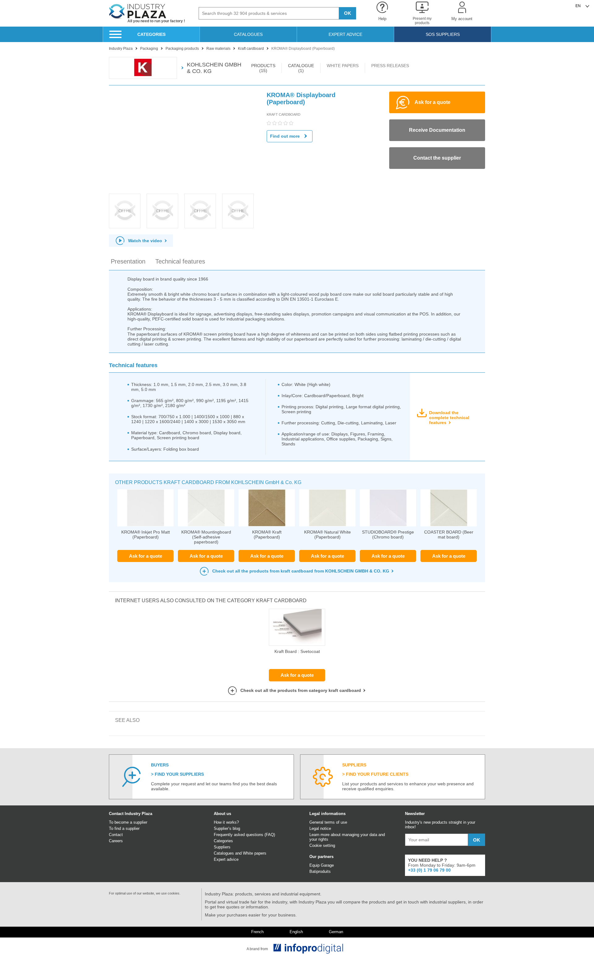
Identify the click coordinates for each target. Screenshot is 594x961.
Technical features (180, 261)
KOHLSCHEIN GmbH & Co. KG (214, 68)
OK (347, 13)
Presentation (128, 261)
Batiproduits (320, 871)
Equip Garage (321, 865)
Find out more (285, 136)
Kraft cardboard (283, 114)
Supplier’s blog (227, 828)
